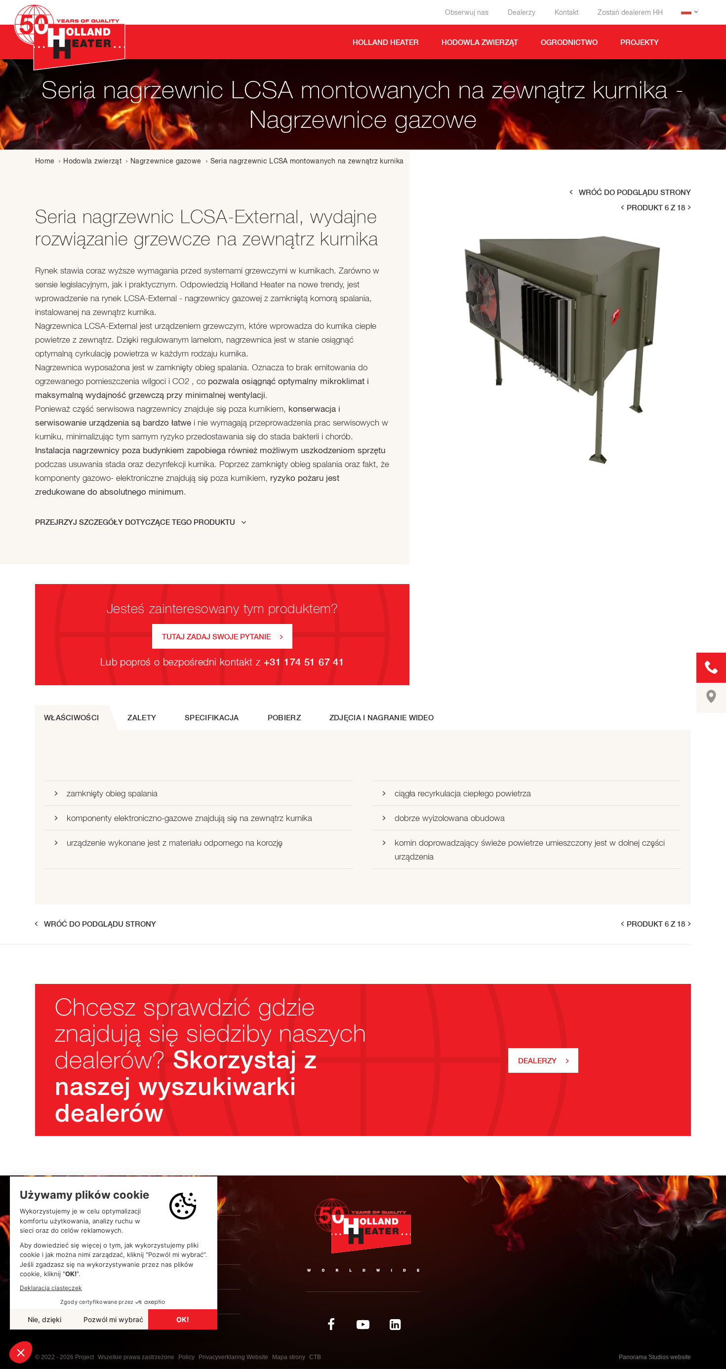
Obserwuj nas (466, 12)
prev (622, 207)
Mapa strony (288, 1357)
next (690, 207)
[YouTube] (363, 1324)
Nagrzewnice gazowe (165, 161)
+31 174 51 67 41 (304, 661)
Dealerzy (521, 12)
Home (44, 161)
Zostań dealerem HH (630, 12)
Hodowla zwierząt (92, 161)
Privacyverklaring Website (233, 1357)
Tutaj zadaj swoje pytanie (216, 636)
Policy (186, 1357)
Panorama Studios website (655, 1357)
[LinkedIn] (395, 1324)
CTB (315, 1357)
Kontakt (566, 12)
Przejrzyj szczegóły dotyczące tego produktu (135, 522)
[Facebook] (331, 1324)
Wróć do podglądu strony (635, 192)
